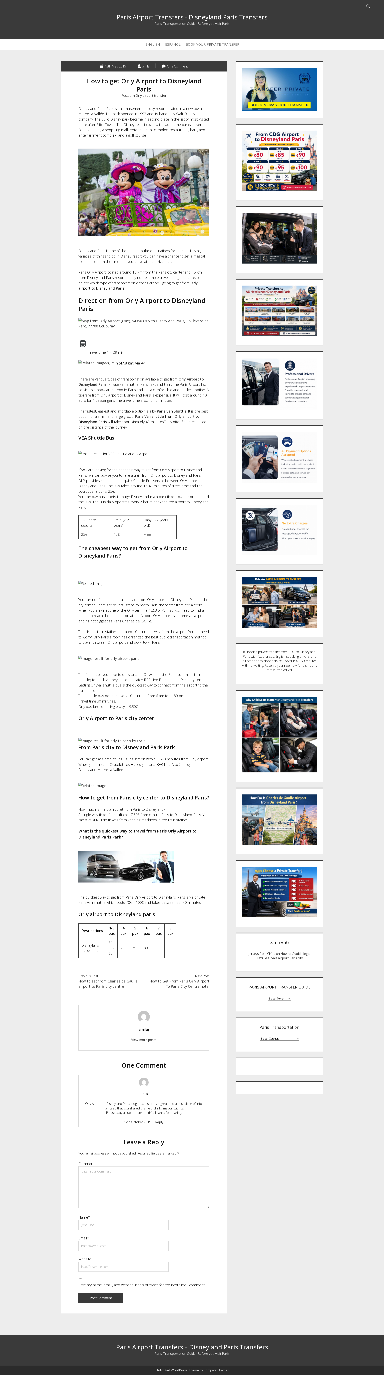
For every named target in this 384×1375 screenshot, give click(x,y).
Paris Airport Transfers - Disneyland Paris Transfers (192, 17)
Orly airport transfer (151, 95)
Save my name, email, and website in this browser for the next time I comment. (141, 1284)
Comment (86, 1163)
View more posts (143, 1040)
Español (173, 44)
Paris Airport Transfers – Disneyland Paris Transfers (192, 1347)
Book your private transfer (212, 44)
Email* (83, 1238)
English (152, 44)
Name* (84, 1217)
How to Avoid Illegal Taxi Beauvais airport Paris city (283, 955)
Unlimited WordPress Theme (177, 1370)
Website (84, 1258)
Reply (159, 1122)
